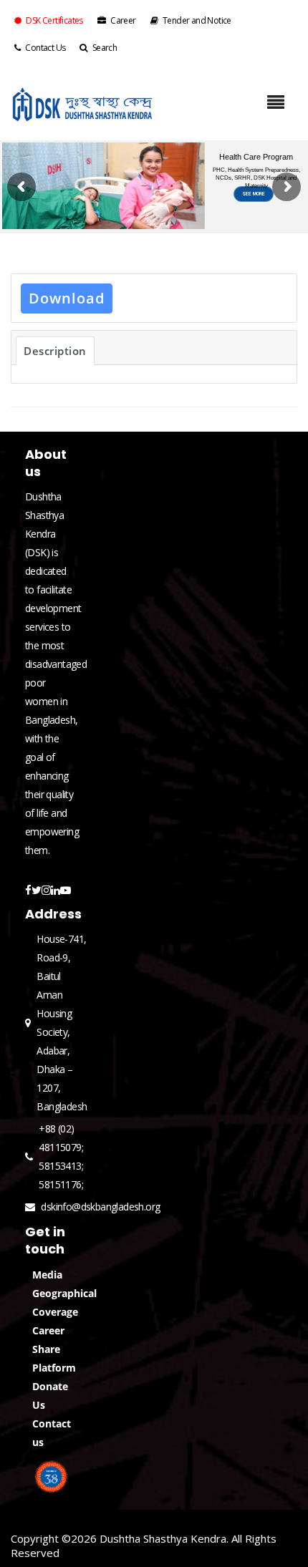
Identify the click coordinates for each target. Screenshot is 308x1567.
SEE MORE (253, 210)
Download (67, 298)
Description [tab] (55, 351)
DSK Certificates (54, 20)
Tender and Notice (197, 20)
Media (47, 1274)
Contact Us (45, 48)
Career (122, 20)
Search (104, 48)
